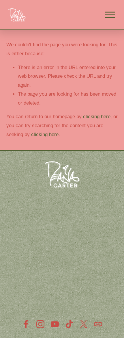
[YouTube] (54, 324)
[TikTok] (69, 324)
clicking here (96, 116)
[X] (83, 324)
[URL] (98, 324)
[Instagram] (40, 324)
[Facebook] (26, 324)
